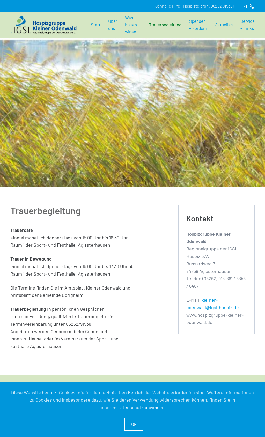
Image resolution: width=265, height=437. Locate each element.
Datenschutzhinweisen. (141, 407)
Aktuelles (224, 24)
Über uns (112, 24)
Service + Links (247, 24)
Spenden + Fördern (198, 24)
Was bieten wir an (131, 24)
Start (95, 24)
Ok (133, 424)
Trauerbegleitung (165, 24)
